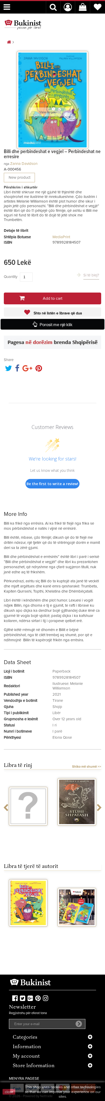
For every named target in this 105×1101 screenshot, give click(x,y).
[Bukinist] (23, 24)
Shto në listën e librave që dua (57, 313)
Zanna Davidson (23, 164)
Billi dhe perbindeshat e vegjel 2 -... (28, 935)
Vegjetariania (28, 830)
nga (6, 164)
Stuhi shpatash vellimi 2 (77, 832)
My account (26, 1056)
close (9, 1092)
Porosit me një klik (56, 324)
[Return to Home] (9, 42)
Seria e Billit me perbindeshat (77, 933)
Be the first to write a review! (52, 483)
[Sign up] (78, 1024)
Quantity (10, 277)
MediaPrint (61, 237)
